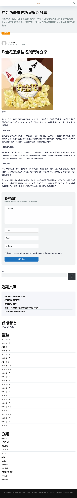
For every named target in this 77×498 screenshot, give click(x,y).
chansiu (12, 42)
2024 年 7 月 (6, 381)
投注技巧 (5, 450)
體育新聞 (5, 480)
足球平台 (5, 465)
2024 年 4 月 (6, 392)
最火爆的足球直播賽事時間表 (15, 296)
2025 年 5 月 (6, 343)
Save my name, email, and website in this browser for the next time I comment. (34, 253)
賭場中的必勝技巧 (11, 304)
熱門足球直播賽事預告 (13, 300)
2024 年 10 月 (6, 369)
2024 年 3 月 (6, 396)
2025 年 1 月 (6, 358)
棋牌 (3, 457)
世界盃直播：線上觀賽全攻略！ (16, 311)
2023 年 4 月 (6, 426)
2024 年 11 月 (6, 366)
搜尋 (3, 272)
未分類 (4, 453)
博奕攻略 (6, 33)
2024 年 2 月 (6, 399)
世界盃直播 (6, 442)
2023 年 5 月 (6, 422)
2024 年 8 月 (6, 377)
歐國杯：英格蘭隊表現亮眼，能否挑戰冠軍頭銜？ (22, 308)
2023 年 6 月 (6, 418)
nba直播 (4, 438)
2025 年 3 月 (6, 351)
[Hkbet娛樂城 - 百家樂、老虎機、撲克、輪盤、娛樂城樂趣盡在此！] (38, 3)
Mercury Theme (68, 492)
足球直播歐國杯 (7, 472)
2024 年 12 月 (6, 362)
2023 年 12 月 (6, 407)
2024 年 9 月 (6, 373)
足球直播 (5, 468)
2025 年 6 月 (6, 339)
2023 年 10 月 (6, 414)
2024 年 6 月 (6, 384)
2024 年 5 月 (6, 388)
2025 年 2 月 (6, 354)
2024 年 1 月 (6, 403)
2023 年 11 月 (6, 411)
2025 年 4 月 (6, 347)
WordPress (60, 492)
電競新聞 (5, 476)
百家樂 (4, 461)
